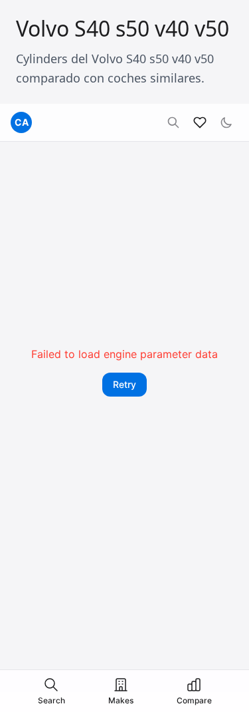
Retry (124, 384)
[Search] (173, 122)
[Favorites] (200, 122)
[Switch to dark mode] (226, 122)
